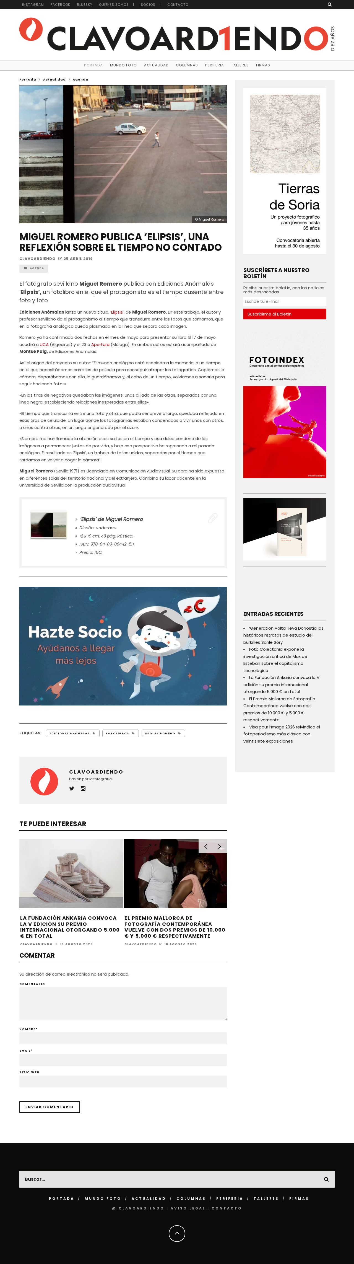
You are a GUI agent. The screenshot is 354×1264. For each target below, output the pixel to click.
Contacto (177, 4)
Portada (93, 65)
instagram (33, 4)
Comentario (32, 984)
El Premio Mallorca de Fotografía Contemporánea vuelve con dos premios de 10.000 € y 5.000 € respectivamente (174, 926)
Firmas (263, 65)
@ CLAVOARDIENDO (138, 1208)
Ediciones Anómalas (70, 733)
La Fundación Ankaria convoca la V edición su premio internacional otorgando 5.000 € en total (70, 926)
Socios (148, 4)
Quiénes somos (114, 4)
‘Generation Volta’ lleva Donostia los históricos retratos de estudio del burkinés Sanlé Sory (283, 635)
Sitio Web (29, 1072)
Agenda (37, 268)
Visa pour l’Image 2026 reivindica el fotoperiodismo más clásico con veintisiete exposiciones (281, 734)
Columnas (187, 65)
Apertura (100, 344)
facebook (60, 4)
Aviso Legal (188, 1208)
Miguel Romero (160, 733)
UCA (45, 344)
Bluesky (84, 4)
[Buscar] (330, 4)
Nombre (28, 1029)
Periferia (214, 65)
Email (26, 1051)
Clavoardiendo (37, 258)
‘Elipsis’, (118, 312)
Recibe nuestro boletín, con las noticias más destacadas (283, 290)
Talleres (240, 65)
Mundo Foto (123, 65)
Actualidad (156, 65)
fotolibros (117, 733)
